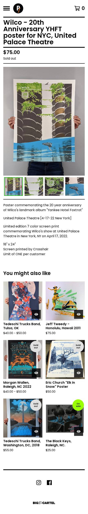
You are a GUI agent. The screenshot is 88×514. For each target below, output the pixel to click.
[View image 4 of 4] (74, 186)
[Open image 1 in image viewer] (44, 121)
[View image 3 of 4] (54, 186)
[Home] (18, 8)
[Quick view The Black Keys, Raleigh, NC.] (78, 431)
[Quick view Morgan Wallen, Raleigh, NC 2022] (36, 372)
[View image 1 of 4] (13, 186)
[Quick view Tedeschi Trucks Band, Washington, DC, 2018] (36, 431)
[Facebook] (49, 482)
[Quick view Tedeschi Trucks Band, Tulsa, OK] (36, 314)
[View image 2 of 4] (34, 186)
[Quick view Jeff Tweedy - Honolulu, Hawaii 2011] (78, 314)
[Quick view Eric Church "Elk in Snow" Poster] (78, 372)
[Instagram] (38, 482)
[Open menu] (6, 8)
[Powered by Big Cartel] (44, 503)
